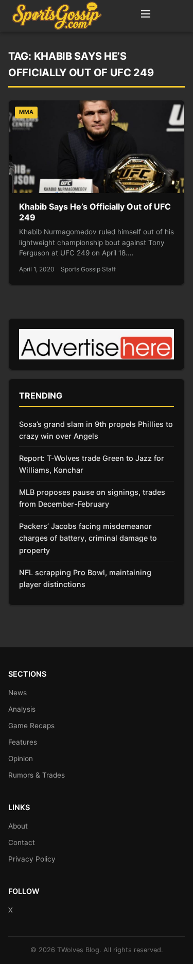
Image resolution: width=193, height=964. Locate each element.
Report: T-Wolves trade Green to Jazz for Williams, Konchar (91, 464)
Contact (21, 842)
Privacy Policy (32, 859)
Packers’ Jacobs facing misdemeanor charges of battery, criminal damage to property (88, 538)
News (17, 692)
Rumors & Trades (36, 775)
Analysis (22, 709)
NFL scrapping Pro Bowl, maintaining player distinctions (85, 578)
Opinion (20, 758)
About (18, 826)
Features (22, 742)
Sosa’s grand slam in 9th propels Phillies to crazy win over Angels (96, 430)
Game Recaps (31, 725)
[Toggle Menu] (145, 15)
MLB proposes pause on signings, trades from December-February (92, 498)
